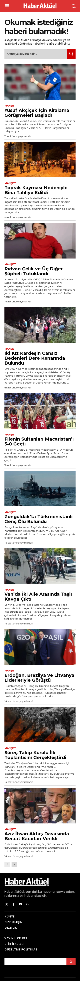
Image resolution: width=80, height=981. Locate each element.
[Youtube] (20, 904)
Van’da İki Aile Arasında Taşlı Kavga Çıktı (38, 596)
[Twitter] (6, 904)
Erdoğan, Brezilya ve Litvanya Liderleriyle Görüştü (39, 678)
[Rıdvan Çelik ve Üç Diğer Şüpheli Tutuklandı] (40, 241)
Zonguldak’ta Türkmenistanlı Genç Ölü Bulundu (38, 519)
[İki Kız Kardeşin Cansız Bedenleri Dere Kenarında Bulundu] (40, 325)
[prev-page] (7, 864)
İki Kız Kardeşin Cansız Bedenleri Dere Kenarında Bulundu (34, 358)
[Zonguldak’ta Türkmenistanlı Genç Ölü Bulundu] (40, 488)
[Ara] (71, 54)
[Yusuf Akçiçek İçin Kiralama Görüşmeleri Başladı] (40, 82)
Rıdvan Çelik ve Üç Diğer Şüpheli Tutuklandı (33, 271)
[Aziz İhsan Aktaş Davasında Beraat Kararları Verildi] (40, 805)
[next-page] (14, 864)
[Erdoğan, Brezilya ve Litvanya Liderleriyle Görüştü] (40, 647)
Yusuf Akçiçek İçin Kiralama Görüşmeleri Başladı (36, 113)
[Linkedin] (27, 904)
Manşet (10, 105)
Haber (9, 891)
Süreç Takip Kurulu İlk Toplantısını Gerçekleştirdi (35, 755)
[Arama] (71, 961)
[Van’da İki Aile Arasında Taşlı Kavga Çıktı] (40, 566)
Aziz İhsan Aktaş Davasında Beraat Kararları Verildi (36, 836)
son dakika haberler (41, 891)
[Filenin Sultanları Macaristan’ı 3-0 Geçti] (40, 411)
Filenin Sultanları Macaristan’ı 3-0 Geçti (39, 441)
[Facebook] (13, 904)
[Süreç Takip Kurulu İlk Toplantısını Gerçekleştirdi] (40, 724)
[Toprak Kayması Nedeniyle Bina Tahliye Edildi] (40, 159)
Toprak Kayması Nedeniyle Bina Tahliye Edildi (36, 190)
